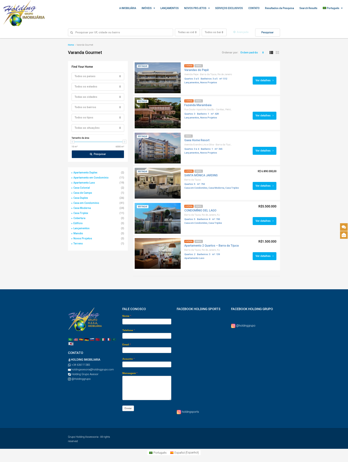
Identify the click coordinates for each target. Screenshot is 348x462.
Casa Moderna (82, 208)
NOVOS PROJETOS (195, 8)
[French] (108, 339)
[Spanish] (81, 339)
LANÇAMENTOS (169, 8)
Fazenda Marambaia (198, 105)
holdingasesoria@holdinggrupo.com (92, 369)
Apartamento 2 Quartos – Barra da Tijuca (211, 245)
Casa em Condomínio (86, 202)
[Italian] (103, 339)
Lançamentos (81, 228)
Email (126, 344)
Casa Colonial (81, 187)
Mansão (78, 233)
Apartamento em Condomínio (91, 177)
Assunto (128, 358)
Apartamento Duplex (85, 172)
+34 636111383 (80, 364)
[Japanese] (71, 343)
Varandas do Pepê (196, 70)
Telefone (128, 330)
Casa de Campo (82, 192)
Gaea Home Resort (197, 140)
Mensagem (129, 373)
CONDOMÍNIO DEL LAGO (200, 210)
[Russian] (92, 339)
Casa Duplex (80, 197)
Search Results (308, 8)
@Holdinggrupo (81, 379)
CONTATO (254, 8)
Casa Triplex (80, 213)
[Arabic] (113, 339)
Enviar (128, 408)
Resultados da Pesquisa (279, 8)
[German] (86, 339)
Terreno (78, 243)
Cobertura (79, 218)
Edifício (78, 223)
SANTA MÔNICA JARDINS (201, 175)
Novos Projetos (82, 238)
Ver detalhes (263, 80)
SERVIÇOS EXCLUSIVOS (229, 8)
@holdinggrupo (245, 325)
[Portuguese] (70, 339)
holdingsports (190, 411)
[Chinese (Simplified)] (97, 339)
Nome (126, 315)
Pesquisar (267, 32)
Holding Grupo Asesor (84, 374)
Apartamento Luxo (84, 182)
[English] (75, 339)
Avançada (242, 32)
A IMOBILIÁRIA (127, 8)
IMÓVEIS (147, 8)
